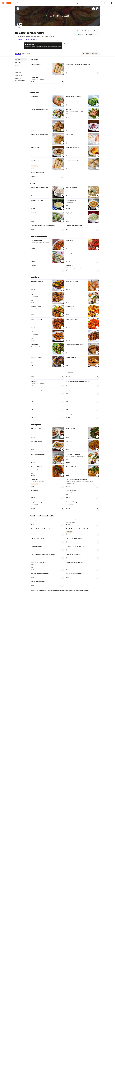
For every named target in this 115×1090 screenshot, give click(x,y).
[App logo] (8, 3)
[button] (22, 3)
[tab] (21, 59)
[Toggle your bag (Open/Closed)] (112, 3)
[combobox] (88, 3)
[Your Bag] (112, 3)
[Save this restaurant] (93, 8)
